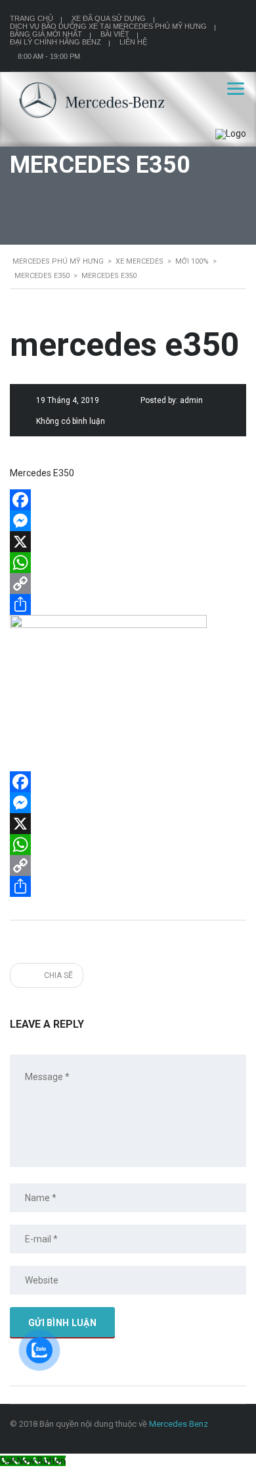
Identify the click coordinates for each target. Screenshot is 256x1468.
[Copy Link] (128, 583)
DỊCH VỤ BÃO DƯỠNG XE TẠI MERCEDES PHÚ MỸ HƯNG (108, 26)
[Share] (128, 604)
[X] (128, 541)
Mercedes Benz (178, 1424)
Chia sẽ (57, 975)
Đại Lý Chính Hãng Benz (55, 42)
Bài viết (114, 34)
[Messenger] (128, 520)
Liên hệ (133, 42)
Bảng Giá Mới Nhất (46, 34)
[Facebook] (128, 499)
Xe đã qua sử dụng (109, 18)
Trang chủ (31, 18)
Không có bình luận (70, 421)
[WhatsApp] (128, 562)
